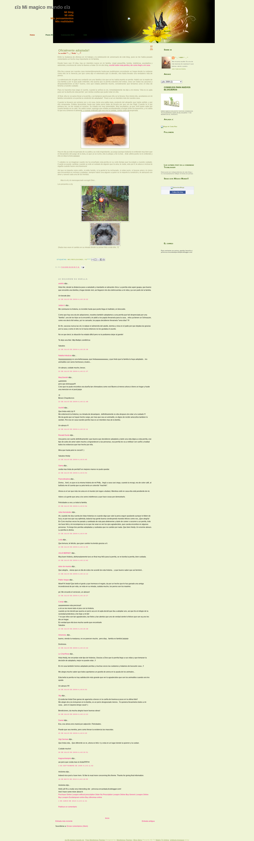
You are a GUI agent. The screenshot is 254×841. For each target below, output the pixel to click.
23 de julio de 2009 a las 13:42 (73, 560)
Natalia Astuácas (65, 356)
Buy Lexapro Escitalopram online (71, 797)
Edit (85, 35)
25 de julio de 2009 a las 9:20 (72, 733)
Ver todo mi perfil (179, 69)
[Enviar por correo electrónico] (92, 259)
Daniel (61, 720)
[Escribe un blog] (95, 259)
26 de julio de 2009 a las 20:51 (73, 752)
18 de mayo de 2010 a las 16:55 (73, 779)
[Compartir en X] (98, 259)
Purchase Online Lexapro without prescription (76, 795)
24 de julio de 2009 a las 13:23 (73, 714)
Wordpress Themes (124, 840)
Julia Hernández (65, 512)
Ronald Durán (64, 435)
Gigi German (63, 739)
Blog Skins (137, 840)
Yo (86, 259)
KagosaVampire (64, 758)
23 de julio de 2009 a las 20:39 (73, 629)
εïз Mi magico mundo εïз (42, 7)
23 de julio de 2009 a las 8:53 (72, 473)
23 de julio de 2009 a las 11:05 (73, 547)
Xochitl (61, 408)
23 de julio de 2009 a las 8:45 (72, 459)
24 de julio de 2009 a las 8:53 (72, 689)
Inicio (107, 818)
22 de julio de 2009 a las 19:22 (73, 299)
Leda (60, 540)
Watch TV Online (162, 840)
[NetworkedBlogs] (177, 187)
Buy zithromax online (93, 797)
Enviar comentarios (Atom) (77, 826)
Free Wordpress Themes (95, 840)
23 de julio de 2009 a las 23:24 (73, 648)
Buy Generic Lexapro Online (137, 795)
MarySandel (63, 377)
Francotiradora (64, 479)
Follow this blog (177, 192)
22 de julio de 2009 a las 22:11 (73, 429)
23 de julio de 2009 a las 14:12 (73, 574)
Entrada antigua (148, 821)
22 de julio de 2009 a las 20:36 (73, 349)
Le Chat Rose (63, 654)
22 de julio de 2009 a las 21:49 (73, 401)
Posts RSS (50, 35)
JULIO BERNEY (64, 553)
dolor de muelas (64, 566)
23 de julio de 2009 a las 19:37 (73, 595)
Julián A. (61, 305)
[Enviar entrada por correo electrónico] (82, 267)
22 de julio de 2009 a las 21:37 (73, 371)
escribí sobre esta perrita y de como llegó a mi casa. (130, 65)
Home (32, 35)
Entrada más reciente (63, 821)
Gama (60, 466)
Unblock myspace (177, 840)
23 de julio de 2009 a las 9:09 (72, 533)
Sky (59, 696)
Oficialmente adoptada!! (74, 50)
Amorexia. (62, 635)
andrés (61, 283)
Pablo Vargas (63, 580)
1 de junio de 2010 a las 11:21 (72, 801)
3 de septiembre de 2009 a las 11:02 (75, 765)
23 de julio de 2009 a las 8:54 (72, 506)
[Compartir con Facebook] (101, 259)
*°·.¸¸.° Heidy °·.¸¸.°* (181, 57)
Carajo (61, 602)
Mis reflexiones (75, 259)
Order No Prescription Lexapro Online (110, 795)
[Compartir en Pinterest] (103, 259)
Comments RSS (67, 35)
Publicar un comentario (67, 807)
